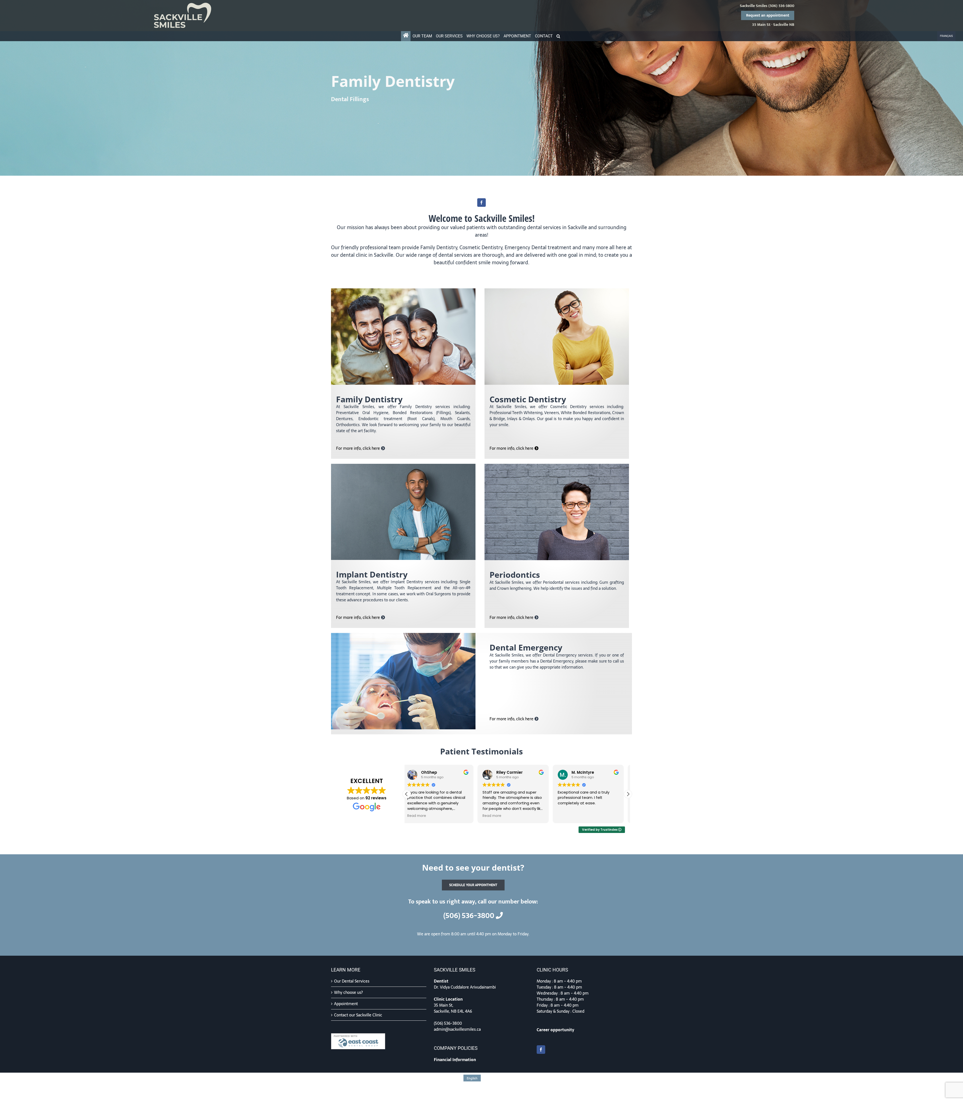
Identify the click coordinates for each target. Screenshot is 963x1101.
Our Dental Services (351, 981)
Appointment (346, 1004)
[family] (403, 290)
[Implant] (403, 466)
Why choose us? (348, 992)
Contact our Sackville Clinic (358, 1015)
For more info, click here (358, 448)
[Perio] (557, 466)
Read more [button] (604, 816)
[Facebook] (541, 1049)
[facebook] (481, 202)
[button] (558, 36)
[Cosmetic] (557, 290)
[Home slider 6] (481, 88)
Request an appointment (767, 15)
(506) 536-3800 (781, 6)
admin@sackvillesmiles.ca (457, 1029)
